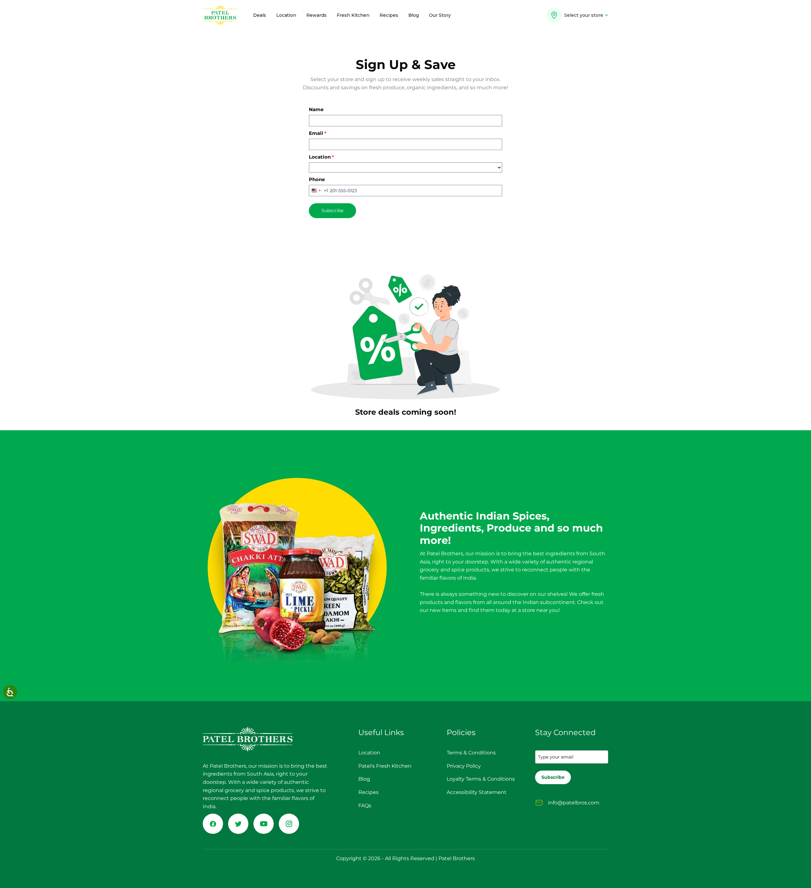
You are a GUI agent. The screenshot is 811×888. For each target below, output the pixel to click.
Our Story (440, 15)
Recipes (389, 15)
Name (316, 109)
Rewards (316, 15)
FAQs (364, 806)
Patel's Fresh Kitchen (385, 766)
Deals (259, 15)
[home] (220, 15)
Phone (317, 179)
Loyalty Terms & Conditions (481, 779)
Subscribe (332, 210)
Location (286, 15)
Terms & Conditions (471, 753)
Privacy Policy (464, 766)
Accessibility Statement (477, 792)
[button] (577, 17)
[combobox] (318, 190)
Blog (413, 15)
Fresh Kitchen (353, 15)
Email (317, 133)
